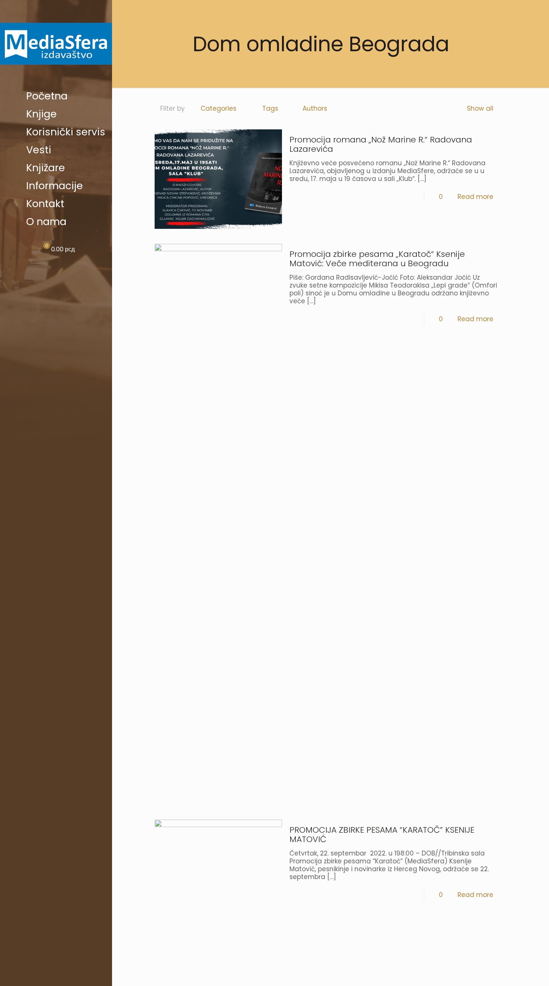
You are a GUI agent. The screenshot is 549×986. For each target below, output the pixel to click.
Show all (480, 108)
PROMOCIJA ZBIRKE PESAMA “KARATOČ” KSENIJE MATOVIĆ (381, 834)
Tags (270, 108)
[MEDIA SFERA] (56, 44)
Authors (315, 108)
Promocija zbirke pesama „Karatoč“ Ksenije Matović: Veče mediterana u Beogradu (377, 258)
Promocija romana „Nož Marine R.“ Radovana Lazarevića (380, 144)
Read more (475, 196)
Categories (218, 108)
